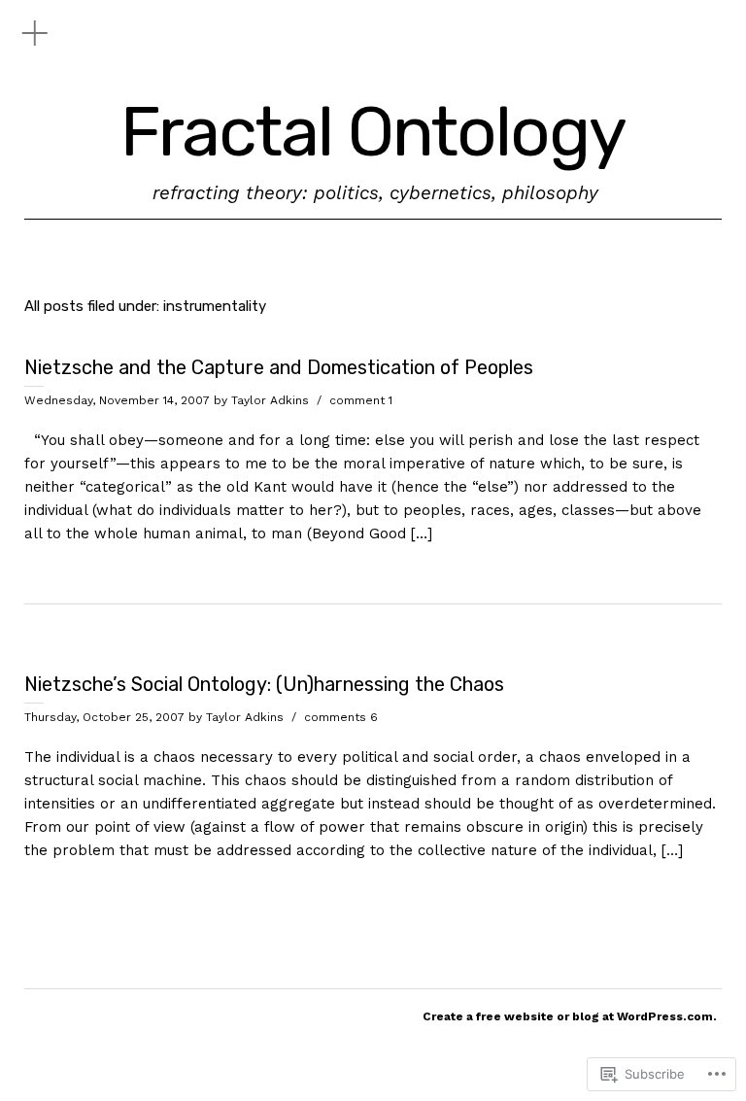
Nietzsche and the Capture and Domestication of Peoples (278, 367)
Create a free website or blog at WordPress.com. (570, 1016)
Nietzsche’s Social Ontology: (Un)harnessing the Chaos (264, 684)
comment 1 (360, 400)
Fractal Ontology (373, 132)
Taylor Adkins (270, 400)
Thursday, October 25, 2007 (104, 717)
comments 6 (341, 717)
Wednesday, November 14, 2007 (117, 400)
